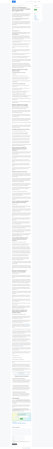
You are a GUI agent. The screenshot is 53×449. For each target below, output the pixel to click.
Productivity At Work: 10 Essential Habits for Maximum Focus (19, 422)
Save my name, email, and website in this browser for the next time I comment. (21, 442)
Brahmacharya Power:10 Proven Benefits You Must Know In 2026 (19, 423)
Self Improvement (30, 1)
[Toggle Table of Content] (18, 30)
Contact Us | (35, 16)
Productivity (35, 1)
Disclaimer (35, 17)
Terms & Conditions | (36, 19)
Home (26, 1)
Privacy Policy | (36, 18)
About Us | (35, 15)
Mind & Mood (39, 1)
